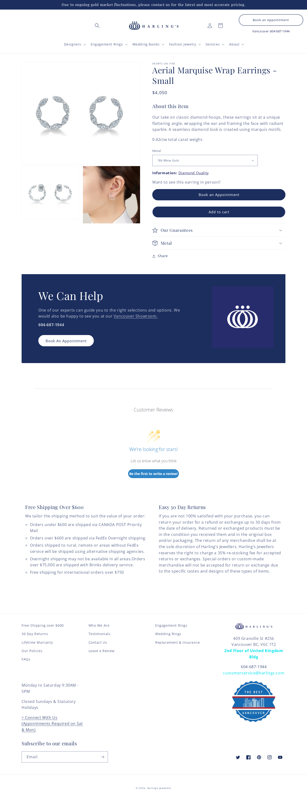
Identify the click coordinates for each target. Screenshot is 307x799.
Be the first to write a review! (153, 473)
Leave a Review (102, 650)
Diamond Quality (193, 172)
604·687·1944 (280, 31)
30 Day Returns (35, 633)
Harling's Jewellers (159, 788)
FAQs (26, 659)
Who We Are (99, 625)
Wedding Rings (168, 633)
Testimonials (100, 633)
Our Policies (32, 650)
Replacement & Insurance (177, 642)
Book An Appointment (66, 340)
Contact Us (98, 642)
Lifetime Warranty (37, 642)
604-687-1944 (253, 666)
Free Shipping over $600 (43, 625)
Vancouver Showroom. (136, 316)
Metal (156, 151)
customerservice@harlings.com (253, 673)
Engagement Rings (171, 625)
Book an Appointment (271, 20)
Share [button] (163, 256)
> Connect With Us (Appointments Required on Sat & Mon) (52, 723)
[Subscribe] (102, 757)
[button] (97, 25)
